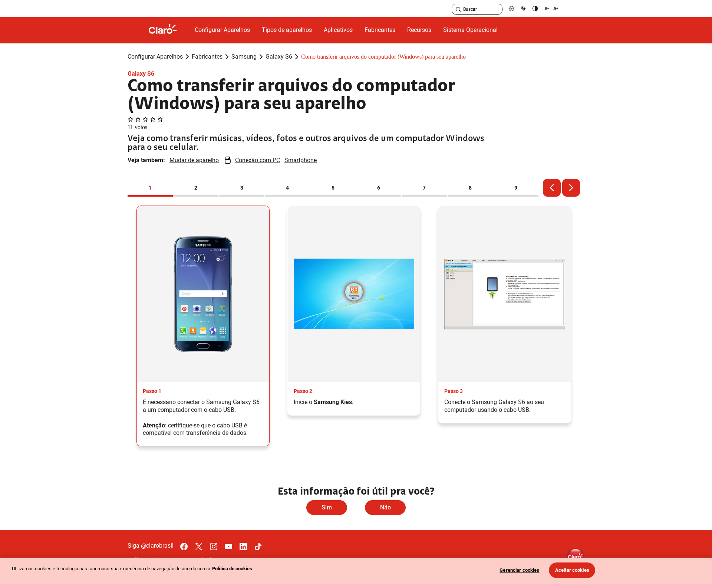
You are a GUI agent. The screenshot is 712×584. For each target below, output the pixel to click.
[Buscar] (458, 9)
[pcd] (511, 8)
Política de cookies (232, 568)
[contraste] (535, 8)
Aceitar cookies (572, 570)
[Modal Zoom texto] (551, 8)
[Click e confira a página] (169, 30)
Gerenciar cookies (519, 570)
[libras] (523, 8)
